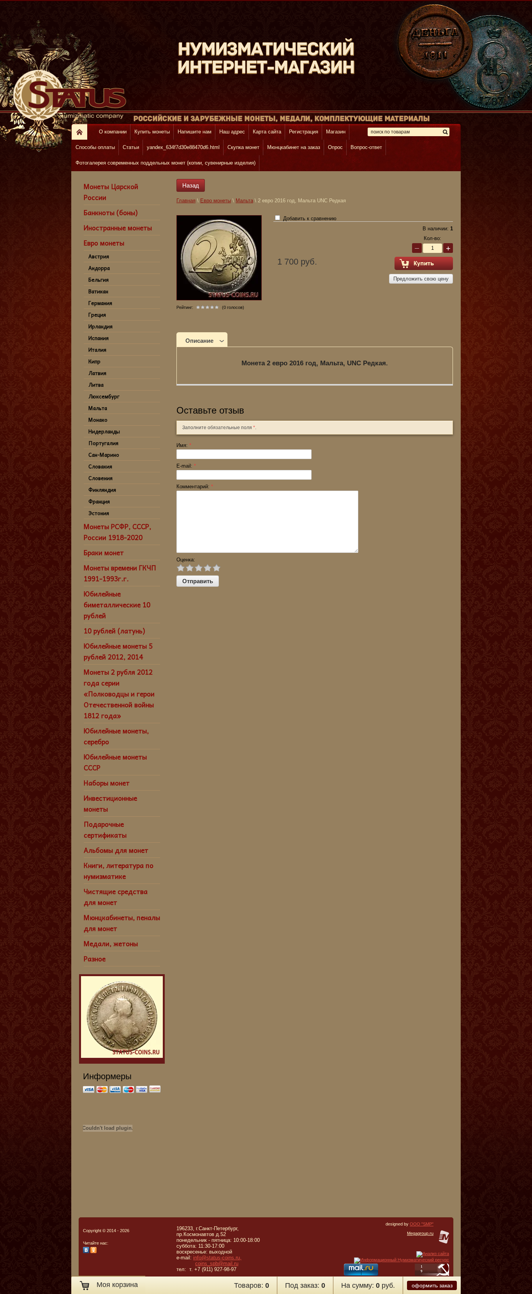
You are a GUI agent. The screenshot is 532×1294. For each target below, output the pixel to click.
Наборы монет (107, 782)
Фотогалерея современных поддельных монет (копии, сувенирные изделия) (165, 163)
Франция (99, 501)
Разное (95, 958)
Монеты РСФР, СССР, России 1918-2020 (117, 532)
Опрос (335, 147)
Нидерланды (104, 431)
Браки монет (104, 552)
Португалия (103, 443)
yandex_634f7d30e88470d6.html (183, 147)
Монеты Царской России (111, 192)
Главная (186, 200)
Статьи (131, 147)
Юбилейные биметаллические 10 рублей (117, 604)
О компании (113, 132)
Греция (97, 314)
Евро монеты (104, 242)
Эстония (98, 513)
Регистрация (303, 132)
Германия (100, 303)
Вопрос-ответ (366, 147)
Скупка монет (243, 147)
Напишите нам (194, 132)
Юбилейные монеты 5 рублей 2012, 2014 (118, 651)
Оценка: (185, 560)
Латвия (97, 373)
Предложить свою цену (421, 279)
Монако (97, 420)
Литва (96, 384)
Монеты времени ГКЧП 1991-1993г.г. (120, 573)
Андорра (99, 268)
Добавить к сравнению (309, 218)
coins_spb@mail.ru (216, 1263)
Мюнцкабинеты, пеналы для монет (122, 923)
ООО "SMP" (421, 1224)
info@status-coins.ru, (217, 1258)
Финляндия (102, 490)
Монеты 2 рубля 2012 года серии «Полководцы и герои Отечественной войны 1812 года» (119, 693)
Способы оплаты (95, 147)
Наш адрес (232, 132)
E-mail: (186, 466)
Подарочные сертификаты (105, 829)
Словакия (100, 466)
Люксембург (104, 396)
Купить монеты (152, 132)
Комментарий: (194, 486)
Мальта (97, 408)
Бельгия (98, 279)
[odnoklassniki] (93, 1251)
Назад (190, 185)
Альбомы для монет (116, 850)
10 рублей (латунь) (114, 630)
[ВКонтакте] (86, 1251)
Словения (100, 478)
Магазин (335, 132)
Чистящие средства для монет (116, 897)
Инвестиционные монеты (110, 803)
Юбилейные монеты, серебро (116, 736)
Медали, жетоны (111, 943)
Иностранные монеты (118, 227)
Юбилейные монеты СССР (115, 762)
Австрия (98, 256)
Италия (97, 349)
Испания (98, 338)
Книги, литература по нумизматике (118, 871)
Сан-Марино (103, 455)
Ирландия (100, 326)
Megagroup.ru (420, 1233)
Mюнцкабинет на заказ (293, 147)
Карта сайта (267, 132)
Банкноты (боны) (110, 212)
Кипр (94, 361)
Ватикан (98, 291)
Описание (199, 340)
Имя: (183, 445)
